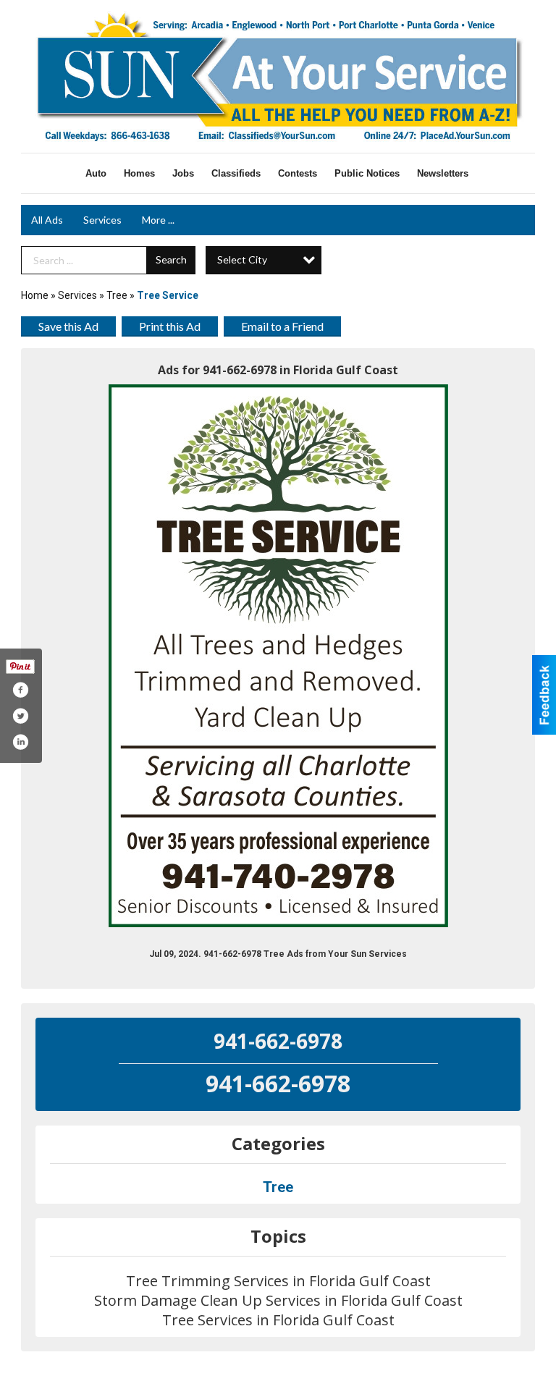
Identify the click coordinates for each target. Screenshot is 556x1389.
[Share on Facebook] (20, 690)
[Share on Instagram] (20, 742)
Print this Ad (170, 326)
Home (35, 295)
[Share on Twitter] (20, 716)
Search (171, 259)
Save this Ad (68, 326)
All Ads (47, 220)
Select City (242, 259)
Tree (116, 295)
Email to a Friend (282, 326)
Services (102, 220)
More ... (158, 220)
